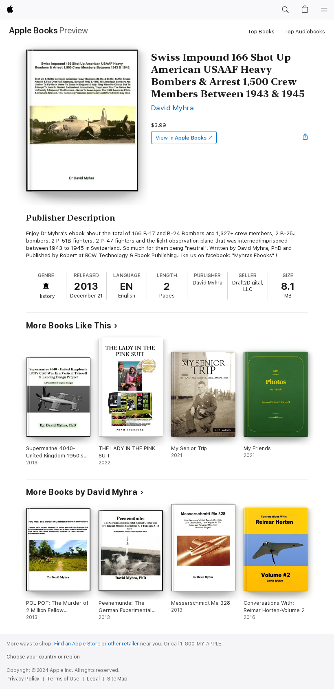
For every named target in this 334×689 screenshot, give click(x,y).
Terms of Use (63, 679)
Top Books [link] (261, 31)
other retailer (123, 644)
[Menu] (324, 10)
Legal (93, 679)
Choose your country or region (43, 657)
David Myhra (172, 107)
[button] (285, 10)
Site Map (117, 679)
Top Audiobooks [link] (304, 31)
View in (181, 138)
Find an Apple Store (77, 644)
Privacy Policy (23, 679)
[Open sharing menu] (305, 137)
